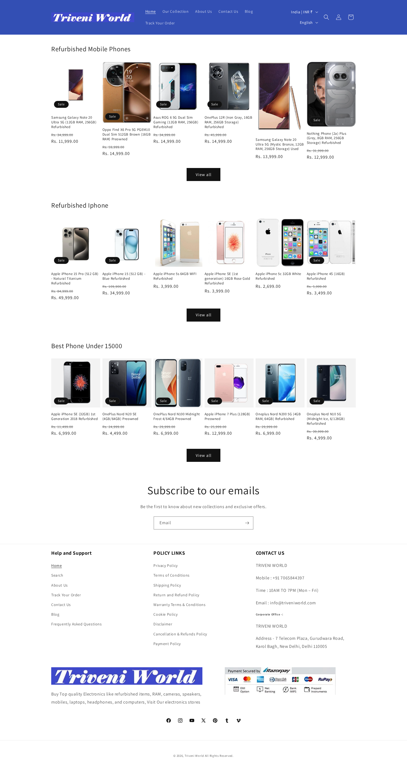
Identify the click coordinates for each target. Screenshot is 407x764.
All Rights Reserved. (219, 756)
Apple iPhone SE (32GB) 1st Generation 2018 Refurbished (74, 416)
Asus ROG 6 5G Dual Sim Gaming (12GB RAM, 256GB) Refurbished (175, 122)
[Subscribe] (247, 522)
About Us (59, 585)
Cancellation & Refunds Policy (180, 633)
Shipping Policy (167, 585)
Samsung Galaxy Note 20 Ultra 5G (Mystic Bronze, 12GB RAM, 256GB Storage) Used (280, 144)
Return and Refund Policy (176, 594)
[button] (326, 17)
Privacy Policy (165, 565)
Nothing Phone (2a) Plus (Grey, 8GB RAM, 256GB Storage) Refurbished (326, 138)
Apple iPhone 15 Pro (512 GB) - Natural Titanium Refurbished (75, 279)
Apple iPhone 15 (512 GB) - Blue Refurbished (124, 276)
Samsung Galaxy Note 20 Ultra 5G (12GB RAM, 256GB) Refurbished (74, 122)
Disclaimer (162, 624)
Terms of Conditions (171, 575)
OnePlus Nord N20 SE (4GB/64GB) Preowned (120, 416)
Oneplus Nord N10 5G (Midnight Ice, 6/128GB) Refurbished (326, 419)
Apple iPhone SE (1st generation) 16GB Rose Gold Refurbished (227, 279)
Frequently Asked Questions (76, 624)
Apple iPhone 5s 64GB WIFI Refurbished (174, 276)
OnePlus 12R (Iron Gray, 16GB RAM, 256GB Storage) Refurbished (229, 122)
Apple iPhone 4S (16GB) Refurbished (326, 276)
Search (57, 575)
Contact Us (61, 604)
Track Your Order (66, 594)
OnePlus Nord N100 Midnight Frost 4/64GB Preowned (176, 416)
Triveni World (194, 756)
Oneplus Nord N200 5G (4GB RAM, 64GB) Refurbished (278, 416)
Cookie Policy (165, 614)
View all (204, 174)
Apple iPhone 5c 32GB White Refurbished (278, 276)
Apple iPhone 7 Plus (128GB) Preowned (227, 416)
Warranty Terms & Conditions (179, 604)
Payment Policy (167, 643)
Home (56, 565)
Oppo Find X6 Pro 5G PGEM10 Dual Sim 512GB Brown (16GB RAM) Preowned (126, 134)
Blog (55, 614)
